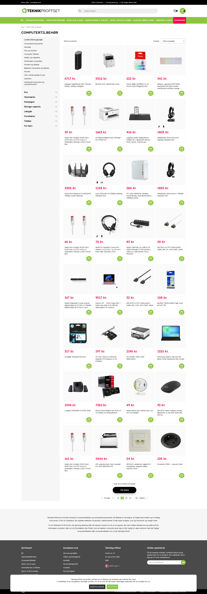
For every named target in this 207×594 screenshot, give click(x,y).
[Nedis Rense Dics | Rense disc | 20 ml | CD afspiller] (140, 387)
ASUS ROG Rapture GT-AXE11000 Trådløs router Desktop (78, 195)
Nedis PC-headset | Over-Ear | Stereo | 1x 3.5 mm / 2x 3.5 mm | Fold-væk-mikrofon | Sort (108, 249)
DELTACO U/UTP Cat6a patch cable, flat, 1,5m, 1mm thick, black (139, 304)
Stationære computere (33, 61)
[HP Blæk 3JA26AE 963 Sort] (78, 333)
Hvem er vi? (110, 553)
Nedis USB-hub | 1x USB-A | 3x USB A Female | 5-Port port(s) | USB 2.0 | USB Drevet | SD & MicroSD (138, 250)
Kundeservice (35, 2)
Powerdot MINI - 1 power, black (170, 464)
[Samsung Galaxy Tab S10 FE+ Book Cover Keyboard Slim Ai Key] (171, 333)
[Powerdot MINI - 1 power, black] (171, 441)
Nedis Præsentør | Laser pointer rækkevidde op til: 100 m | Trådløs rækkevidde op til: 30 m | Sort (78, 305)
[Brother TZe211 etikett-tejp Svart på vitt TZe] (171, 279)
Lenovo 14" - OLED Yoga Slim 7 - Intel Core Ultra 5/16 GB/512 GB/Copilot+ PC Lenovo (108, 305)
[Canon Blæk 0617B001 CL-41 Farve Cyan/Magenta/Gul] (140, 60)
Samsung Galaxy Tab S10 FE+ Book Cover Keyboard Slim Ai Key (170, 358)
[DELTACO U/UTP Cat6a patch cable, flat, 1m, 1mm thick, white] (171, 224)
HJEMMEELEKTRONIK (28, 557)
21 (118, 498)
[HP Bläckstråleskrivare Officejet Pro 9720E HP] (109, 114)
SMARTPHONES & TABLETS (30, 568)
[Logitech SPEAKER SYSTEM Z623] (78, 387)
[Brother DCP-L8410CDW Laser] (109, 60)
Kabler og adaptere (32, 57)
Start (22, 27)
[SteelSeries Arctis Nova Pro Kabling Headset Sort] (171, 114)
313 (136, 498)
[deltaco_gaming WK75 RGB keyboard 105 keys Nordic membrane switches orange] (171, 60)
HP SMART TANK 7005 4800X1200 (135, 358)
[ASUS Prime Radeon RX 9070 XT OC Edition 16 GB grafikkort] (109, 387)
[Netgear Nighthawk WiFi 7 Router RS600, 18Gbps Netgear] (78, 60)
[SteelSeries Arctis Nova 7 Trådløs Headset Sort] (171, 170)
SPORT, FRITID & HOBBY (29, 571)
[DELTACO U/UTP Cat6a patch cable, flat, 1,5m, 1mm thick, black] (140, 279)
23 (126, 498)
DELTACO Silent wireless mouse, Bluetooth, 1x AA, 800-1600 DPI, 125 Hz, (170, 413)
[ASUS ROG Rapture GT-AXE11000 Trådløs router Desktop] (78, 170)
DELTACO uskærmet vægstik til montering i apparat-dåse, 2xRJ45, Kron (138, 466)
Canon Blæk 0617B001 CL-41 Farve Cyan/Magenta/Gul (137, 85)
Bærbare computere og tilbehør (36, 68)
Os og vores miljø (112, 557)
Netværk (27, 47)
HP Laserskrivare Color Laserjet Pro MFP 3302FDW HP (108, 465)
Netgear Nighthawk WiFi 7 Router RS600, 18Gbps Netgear (78, 85)
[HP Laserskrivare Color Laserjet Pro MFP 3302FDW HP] (109, 441)
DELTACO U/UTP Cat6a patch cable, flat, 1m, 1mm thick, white (170, 248)
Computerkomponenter (33, 44)
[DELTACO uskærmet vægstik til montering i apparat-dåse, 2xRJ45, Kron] (140, 441)
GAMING (27, 79)
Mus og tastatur (30, 51)
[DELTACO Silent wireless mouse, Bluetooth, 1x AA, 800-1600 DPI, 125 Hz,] (171, 387)
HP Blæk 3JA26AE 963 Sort (75, 357)
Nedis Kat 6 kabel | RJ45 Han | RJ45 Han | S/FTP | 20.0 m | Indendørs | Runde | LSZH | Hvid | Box (78, 467)
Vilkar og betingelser (71, 557)
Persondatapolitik (70, 564)
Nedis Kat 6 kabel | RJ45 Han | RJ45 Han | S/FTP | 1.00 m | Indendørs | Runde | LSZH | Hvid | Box (78, 141)
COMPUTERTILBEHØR (33, 27)
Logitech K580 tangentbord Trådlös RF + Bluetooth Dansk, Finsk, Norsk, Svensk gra (138, 140)
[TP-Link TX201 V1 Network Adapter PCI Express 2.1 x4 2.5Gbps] (109, 333)
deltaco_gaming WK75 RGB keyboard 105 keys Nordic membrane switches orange (168, 86)
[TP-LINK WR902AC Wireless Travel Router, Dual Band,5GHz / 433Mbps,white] (140, 170)
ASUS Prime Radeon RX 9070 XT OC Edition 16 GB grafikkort (108, 412)
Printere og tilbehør (31, 65)
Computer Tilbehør (31, 54)
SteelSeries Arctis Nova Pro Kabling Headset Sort (168, 139)
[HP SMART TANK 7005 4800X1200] (140, 333)
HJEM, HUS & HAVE (28, 564)
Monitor (27, 72)
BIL (22, 553)
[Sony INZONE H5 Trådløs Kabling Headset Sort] (109, 170)
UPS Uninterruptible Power (34, 75)
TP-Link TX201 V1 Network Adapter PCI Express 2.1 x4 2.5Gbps (106, 359)
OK (183, 562)
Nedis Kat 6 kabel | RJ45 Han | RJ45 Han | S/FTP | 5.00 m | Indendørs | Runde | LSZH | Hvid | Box (78, 250)
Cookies (66, 568)
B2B (107, 560)
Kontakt (66, 560)
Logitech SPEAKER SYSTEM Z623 (78, 411)
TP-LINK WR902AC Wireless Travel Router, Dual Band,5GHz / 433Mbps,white (139, 196)
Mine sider (25, 2)
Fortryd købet (69, 571)
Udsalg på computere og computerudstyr (34, 83)
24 (130, 498)
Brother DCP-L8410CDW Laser (107, 84)
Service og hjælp (70, 553)
